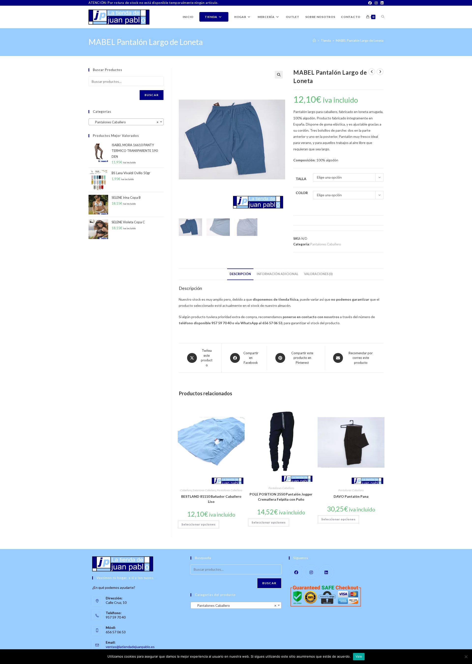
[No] (465, 656)
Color (302, 193)
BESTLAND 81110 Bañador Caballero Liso (211, 499)
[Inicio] (314, 40)
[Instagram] (376, 2)
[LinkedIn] (381, 2)
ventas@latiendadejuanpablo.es (130, 647)
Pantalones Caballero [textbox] (125, 122)
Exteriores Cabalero (204, 490)
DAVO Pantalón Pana (351, 496)
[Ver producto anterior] (371, 71)
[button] (279, 75)
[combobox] (126, 121)
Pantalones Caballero (325, 244)
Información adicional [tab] (277, 274)
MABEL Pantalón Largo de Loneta (360, 40)
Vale (358, 656)
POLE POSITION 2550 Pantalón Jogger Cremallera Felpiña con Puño (281, 496)
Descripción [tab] (240, 274)
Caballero (186, 490)
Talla (301, 179)
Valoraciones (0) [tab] (318, 274)
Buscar (152, 95)
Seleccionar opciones (198, 524)
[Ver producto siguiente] (380, 71)
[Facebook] (370, 2)
